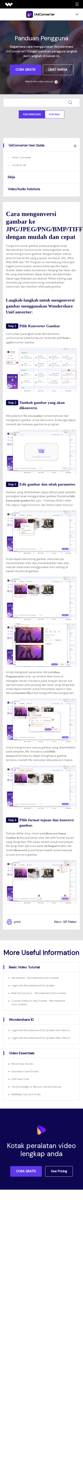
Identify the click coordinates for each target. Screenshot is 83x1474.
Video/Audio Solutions (24, 189)
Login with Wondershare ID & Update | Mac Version (40, 1037)
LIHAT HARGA (58, 70)
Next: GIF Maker (65, 922)
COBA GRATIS (26, 70)
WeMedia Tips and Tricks (26, 1094)
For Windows (32, 114)
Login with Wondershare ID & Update (32, 985)
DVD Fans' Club (20, 1079)
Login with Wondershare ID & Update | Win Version (40, 1030)
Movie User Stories (22, 1063)
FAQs (11, 177)
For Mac (54, 114)
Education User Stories (24, 1071)
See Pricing (59, 1171)
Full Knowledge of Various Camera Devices (36, 1086)
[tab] (41, 145)
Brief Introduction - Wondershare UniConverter (38, 993)
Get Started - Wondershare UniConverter (35, 977)
